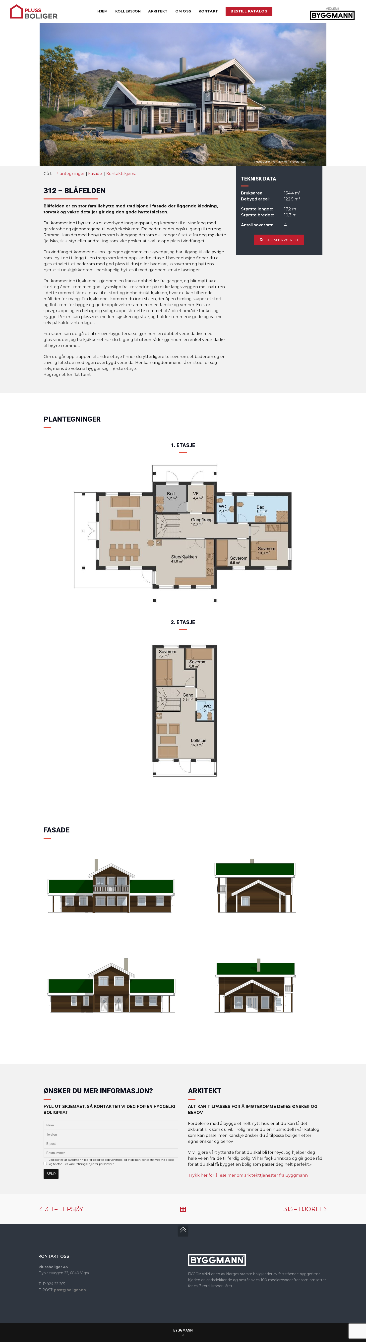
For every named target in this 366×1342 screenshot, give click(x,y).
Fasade (95, 173)
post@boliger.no (70, 1290)
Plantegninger (70, 173)
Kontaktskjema (121, 173)
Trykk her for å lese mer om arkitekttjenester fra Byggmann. (248, 1175)
